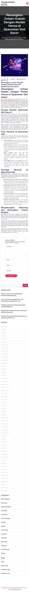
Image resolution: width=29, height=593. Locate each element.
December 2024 (5, 387)
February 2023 (4, 454)
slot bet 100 (4, 530)
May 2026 (3, 336)
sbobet (3, 526)
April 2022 (3, 463)
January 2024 (4, 421)
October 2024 (4, 393)
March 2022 (4, 466)
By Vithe (13, 79)
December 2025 (5, 351)
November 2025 (5, 354)
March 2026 (4, 342)
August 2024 (4, 399)
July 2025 (3, 366)
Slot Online (4, 541)
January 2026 (4, 348)
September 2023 (5, 433)
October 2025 (4, 357)
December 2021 (4, 475)
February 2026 (4, 345)
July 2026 (3, 329)
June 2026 (3, 333)
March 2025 (4, 378)
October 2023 (4, 430)
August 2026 (4, 326)
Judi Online (4, 510)
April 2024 (3, 411)
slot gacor (4, 534)
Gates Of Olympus (6, 506)
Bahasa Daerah (5, 499)
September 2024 (5, 396)
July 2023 (3, 439)
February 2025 (4, 381)
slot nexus (4, 538)
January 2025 (4, 384)
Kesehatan (4, 514)
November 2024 (5, 390)
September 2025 (5, 360)
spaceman (4, 545)
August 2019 (4, 490)
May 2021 (3, 484)
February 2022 (4, 469)
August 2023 (4, 436)
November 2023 (5, 427)
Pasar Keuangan (5, 518)
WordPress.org (5, 573)
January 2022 (4, 472)
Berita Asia (4, 503)
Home (8, 36)
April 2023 (3, 448)
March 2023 (4, 451)
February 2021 (4, 487)
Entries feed (4, 565)
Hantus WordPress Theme (14, 589)
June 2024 (3, 405)
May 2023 (3, 445)
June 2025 (3, 369)
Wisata (3, 553)
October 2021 (4, 478)
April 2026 (3, 339)
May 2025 (3, 372)
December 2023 (5, 424)
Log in (2, 561)
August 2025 (4, 363)
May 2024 (3, 408)
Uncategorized (16, 36)
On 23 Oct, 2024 (5, 79)
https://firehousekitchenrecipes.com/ (9, 100)
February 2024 (4, 417)
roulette (3, 522)
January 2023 (4, 457)
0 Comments (5, 80)
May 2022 (3, 460)
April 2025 (3, 375)
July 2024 (3, 402)
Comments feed (5, 569)
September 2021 (5, 481)
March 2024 (4, 414)
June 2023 (3, 442)
